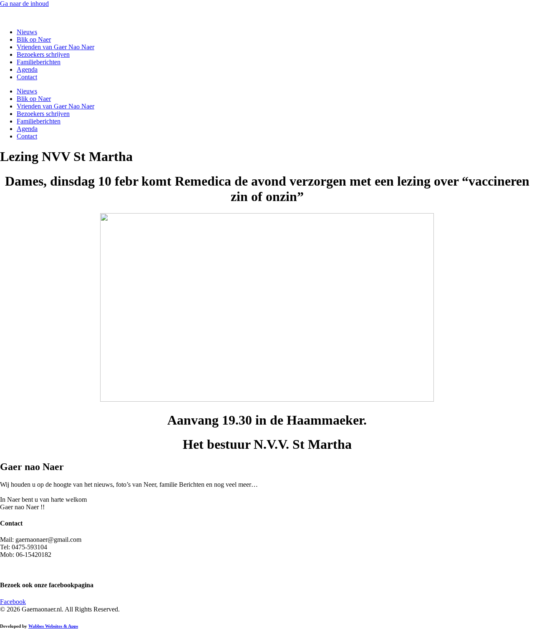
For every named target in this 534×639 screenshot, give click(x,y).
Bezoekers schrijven (43, 54)
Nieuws (27, 31)
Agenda (27, 69)
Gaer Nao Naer (21, 17)
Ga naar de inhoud (24, 3)
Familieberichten (38, 61)
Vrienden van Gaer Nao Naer (55, 46)
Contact (27, 77)
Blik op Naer (34, 39)
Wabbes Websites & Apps (53, 626)
